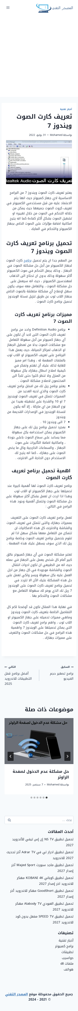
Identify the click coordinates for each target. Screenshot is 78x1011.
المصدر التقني (16, 994)
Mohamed (56, 135)
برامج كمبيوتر (64, 946)
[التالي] (11, 756)
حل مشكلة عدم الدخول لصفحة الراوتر (41, 774)
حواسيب (67, 958)
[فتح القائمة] (8, 7)
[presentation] (39, 741)
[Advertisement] (39, 56)
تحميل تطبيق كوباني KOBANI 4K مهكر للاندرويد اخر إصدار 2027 (45, 881)
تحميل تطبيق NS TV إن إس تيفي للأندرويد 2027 (42, 842)
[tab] (47, 798)
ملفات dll (66, 963)
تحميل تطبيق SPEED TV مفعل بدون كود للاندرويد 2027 (44, 919)
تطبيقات (67, 952)
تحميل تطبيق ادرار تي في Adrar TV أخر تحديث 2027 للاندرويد (40, 855)
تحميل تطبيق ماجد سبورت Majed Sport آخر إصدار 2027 (42, 868)
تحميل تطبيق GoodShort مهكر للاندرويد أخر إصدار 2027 (41, 894)
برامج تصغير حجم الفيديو (61, 673)
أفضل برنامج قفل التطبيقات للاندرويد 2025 (18, 675)
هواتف (68, 969)
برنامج (28, 260)
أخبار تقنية (66, 109)
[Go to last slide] (67, 756)
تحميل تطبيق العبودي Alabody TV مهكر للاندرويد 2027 (44, 906)
